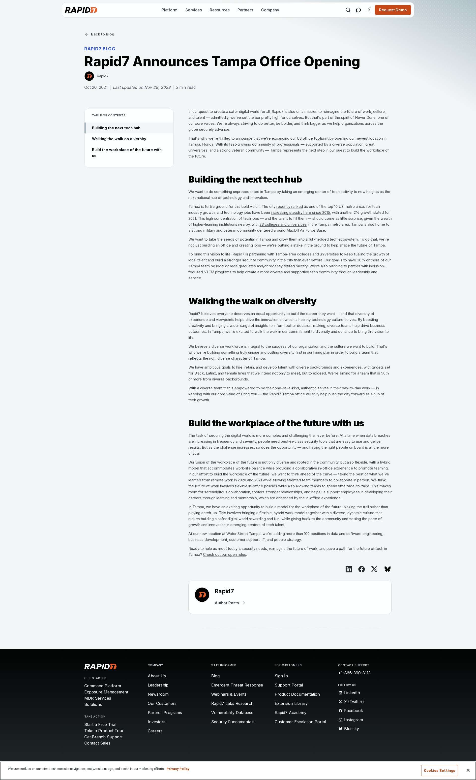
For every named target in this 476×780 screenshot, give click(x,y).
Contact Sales (97, 743)
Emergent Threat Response (237, 685)
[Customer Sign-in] (368, 9)
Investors (156, 721)
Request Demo (393, 9)
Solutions (93, 704)
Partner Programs (165, 712)
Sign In (281, 675)
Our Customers (162, 703)
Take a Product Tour (104, 730)
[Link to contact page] (358, 9)
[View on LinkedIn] (349, 569)
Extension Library (291, 703)
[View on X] (374, 569)
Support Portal (289, 685)
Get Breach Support (103, 736)
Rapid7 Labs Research (232, 703)
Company (270, 9)
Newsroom (158, 694)
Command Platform (102, 685)
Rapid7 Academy (290, 712)
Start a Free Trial (100, 724)
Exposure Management (106, 691)
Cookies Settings (439, 770)
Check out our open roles (224, 554)
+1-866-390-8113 (354, 672)
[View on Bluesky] (388, 569)
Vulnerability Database (232, 712)
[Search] (348, 9)
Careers (155, 730)
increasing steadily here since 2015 (300, 212)
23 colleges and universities (283, 224)
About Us (157, 675)
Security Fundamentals (232, 721)
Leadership (158, 685)
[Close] (468, 770)
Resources (220, 9)
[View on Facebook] (361, 569)
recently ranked (289, 206)
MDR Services (97, 698)
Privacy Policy (178, 769)
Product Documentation (297, 694)
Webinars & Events (228, 694)
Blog (215, 675)
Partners (245, 9)
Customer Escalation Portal (300, 721)
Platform (170, 9)
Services (193, 9)
